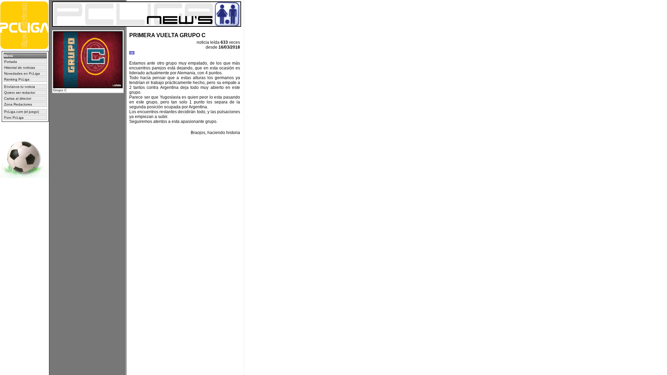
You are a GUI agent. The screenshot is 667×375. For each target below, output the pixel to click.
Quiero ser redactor (19, 92)
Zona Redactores (18, 104)
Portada (10, 62)
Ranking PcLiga (17, 79)
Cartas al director (17, 98)
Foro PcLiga (14, 117)
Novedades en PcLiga (22, 73)
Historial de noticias (19, 67)
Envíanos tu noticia (19, 87)
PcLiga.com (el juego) (21, 112)
